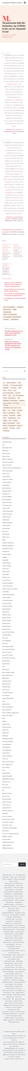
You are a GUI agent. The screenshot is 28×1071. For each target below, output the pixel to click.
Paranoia (6, 319)
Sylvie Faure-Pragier (8, 822)
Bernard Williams (7, 496)
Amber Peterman (7, 465)
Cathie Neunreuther (7, 511)
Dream (10, 390)
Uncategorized (6, 839)
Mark (3, 718)
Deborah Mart (6, 528)
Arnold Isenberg (6, 482)
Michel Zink (5, 733)
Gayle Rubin (5, 591)
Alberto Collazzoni (7, 459)
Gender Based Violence (8, 594)
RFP (3, 790)
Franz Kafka (5, 574)
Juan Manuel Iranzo (7, 675)
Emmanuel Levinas (7, 548)
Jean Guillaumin (6, 640)
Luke (3, 701)
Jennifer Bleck (6, 661)
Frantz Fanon (6, 571)
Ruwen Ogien (5, 796)
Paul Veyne (5, 759)
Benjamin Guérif (6, 491)
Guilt (18, 398)
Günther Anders (6, 615)
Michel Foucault (6, 727)
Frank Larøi (5, 568)
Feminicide (5, 560)
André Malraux (6, 476)
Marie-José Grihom (7, 715)
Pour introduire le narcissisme (12, 231)
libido (8, 92)
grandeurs (9, 190)
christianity (6, 388)
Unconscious (6, 430)
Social (18, 423)
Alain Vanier (5, 450)
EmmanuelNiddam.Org (10, 1048)
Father (4, 395)
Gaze (9, 395)
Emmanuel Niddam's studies (12, 3)
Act (4, 382)
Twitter (11, 1056)
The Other (12, 428)
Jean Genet (5, 638)
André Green (5, 473)
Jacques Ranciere (6, 626)
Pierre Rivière (6, 767)
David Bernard (6, 525)
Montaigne (5, 736)
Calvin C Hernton (7, 502)
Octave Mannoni (6, 744)
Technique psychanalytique (9, 828)
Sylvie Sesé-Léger (7, 825)
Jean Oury (5, 643)
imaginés (17, 174)
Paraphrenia (14, 319)
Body (19, 382)
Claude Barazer (6, 517)
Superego (19, 425)
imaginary (10, 84)
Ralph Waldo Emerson (8, 779)
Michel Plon (5, 730)
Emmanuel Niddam (16, 1031)
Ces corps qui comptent (16, 385)
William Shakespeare (8, 848)
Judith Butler (5, 678)
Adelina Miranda (6, 442)
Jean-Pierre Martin (7, 655)
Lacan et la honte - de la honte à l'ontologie (11, 404)
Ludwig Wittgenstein (7, 698)
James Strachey (6, 629)
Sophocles (5, 813)
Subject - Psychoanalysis (9, 425)
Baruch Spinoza (6, 488)
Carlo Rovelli (5, 508)
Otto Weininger (6, 747)
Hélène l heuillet (6, 620)
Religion (5, 420)
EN (15, 35)
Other (18, 413)
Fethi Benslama (6, 563)
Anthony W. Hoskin (7, 479)
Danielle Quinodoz (7, 522)
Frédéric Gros (6, 577)
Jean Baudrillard (6, 635)
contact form (15, 1046)
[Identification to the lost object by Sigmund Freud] (7, 268)
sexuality (15, 420)
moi (21, 198)
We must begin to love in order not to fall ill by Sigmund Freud (14, 333)
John (3, 666)
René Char (5, 784)
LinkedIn (17, 1056)
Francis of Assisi (6, 566)
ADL (3, 445)
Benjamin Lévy (6, 494)
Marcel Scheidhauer (7, 707)
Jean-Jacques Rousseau (8, 649)
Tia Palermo (5, 831)
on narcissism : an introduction (12, 317)
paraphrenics (9, 100)
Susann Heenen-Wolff (8, 819)
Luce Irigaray (6, 695)
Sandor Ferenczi (6, 802)
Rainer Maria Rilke (7, 776)
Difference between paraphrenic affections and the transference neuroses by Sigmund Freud (13, 284)
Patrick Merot (6, 753)
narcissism (19, 410)
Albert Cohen (6, 456)
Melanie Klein (6, 724)
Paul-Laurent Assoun (8, 761)
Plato (3, 770)
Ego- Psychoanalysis (9, 307)
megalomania (18, 100)
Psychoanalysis (12, 418)
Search (22, 864)
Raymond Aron (6, 782)
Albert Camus (6, 453)
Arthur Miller (6, 485)
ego (17, 108)
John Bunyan (5, 669)
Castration (5, 385)
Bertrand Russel (6, 499)
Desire (4, 390)
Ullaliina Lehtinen (7, 836)
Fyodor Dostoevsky (7, 586)
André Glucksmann (7, 471)
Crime (19, 388)
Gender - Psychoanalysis (9, 398)
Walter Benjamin (6, 845)
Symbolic (5, 428)
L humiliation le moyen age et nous (12, 407)
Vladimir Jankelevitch (8, 842)
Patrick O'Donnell (7, 756)
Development (5, 534)
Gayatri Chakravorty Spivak (9, 589)
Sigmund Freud (8, 37)
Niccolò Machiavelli (7, 741)
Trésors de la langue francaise (10, 833)
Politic (4, 418)
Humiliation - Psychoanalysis (10, 400)
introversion (7, 309)
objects (16, 84)
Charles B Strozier (7, 514)
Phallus (19, 415)
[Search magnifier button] (25, 371)
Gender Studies (6, 597)
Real (19, 418)
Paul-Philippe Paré (7, 764)
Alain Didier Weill (6, 448)
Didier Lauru (5, 537)
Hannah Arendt (6, 617)
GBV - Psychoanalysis (18, 395)
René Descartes (6, 787)
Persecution (12, 415)
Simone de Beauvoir (7, 810)
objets (21, 171)
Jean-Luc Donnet (6, 652)
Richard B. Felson (7, 793)
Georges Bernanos (7, 600)
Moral (13, 410)
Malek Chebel (6, 704)
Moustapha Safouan (7, 738)
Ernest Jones (5, 551)
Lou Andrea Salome (7, 692)
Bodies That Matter (11, 382)
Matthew (4, 721)
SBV (10, 420)
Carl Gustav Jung (6, 505)
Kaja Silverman (6, 687)
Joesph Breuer (6, 663)
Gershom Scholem (7, 606)
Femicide (4, 557)
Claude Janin (5, 520)
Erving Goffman (6, 554)
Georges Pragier (6, 603)
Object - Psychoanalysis (10, 314)
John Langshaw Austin (8, 672)
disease (14, 126)
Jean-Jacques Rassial (7, 646)
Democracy (5, 531)
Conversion (13, 388)
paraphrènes (10, 192)
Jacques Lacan (6, 623)
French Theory (6, 580)
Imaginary (20, 307)
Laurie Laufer (6, 689)
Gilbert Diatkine (6, 609)
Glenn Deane (5, 612)
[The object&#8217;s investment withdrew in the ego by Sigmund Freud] (18, 249)
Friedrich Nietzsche (7, 583)
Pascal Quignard (6, 750)
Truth (18, 428)
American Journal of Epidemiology (11, 468)
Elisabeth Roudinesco (8, 545)
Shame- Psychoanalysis (9, 423)
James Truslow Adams (8, 632)
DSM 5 (4, 540)
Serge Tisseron (6, 805)
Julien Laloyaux (6, 684)
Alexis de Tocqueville (7, 462)
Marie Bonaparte (6, 710)
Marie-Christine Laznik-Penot (10, 712)
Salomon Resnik (6, 799)
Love (9, 410)
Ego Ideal (17, 393)
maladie (19, 213)
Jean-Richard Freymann (8, 658)
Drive (15, 390)
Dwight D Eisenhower (8, 543)
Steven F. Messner (7, 816)
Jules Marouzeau (6, 681)
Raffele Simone (6, 773)
